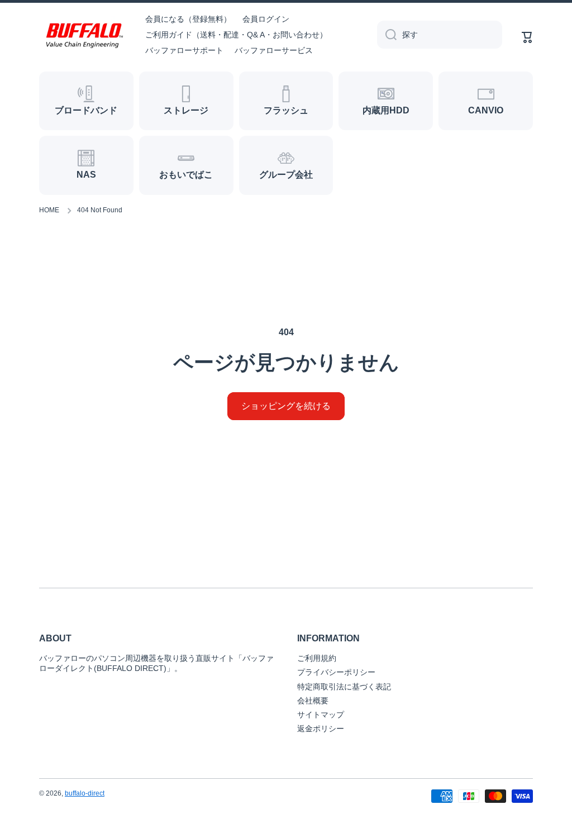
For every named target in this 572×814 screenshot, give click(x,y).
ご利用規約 (316, 658)
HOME (49, 210)
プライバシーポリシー (336, 672)
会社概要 (312, 700)
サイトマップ (320, 714)
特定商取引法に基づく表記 (344, 686)
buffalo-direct (84, 793)
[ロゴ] (83, 35)
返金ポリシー (320, 728)
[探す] (387, 35)
